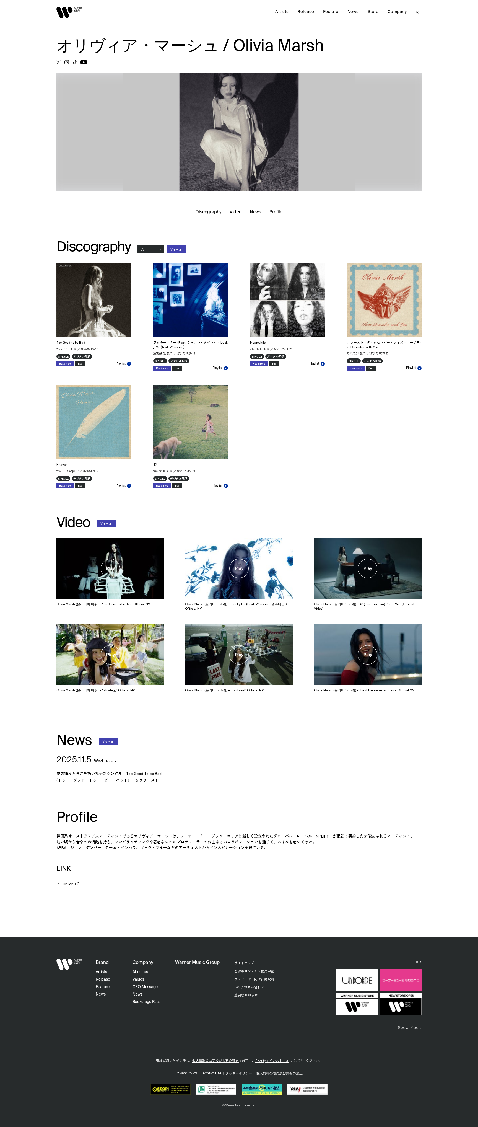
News (255, 212)
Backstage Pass (146, 1002)
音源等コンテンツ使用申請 (254, 970)
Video (235, 212)
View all (176, 249)
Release (305, 12)
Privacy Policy (186, 1073)
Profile (275, 212)
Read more (65, 363)
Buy (80, 363)
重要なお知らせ (246, 994)
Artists (282, 12)
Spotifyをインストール (272, 1060)
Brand (102, 962)
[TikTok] (74, 62)
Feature (331, 12)
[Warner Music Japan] (69, 964)
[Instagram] (66, 62)
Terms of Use (211, 1073)
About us (140, 972)
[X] (58, 62)
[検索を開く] (417, 12)
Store (373, 12)
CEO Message (145, 987)
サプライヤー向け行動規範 (254, 978)
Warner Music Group (197, 962)
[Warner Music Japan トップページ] (69, 12)
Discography (209, 212)
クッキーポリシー (238, 1073)
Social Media (410, 1027)
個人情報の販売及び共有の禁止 (215, 1060)
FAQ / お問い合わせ (249, 986)
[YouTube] (83, 62)
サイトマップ (244, 962)
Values (138, 979)
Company (397, 12)
